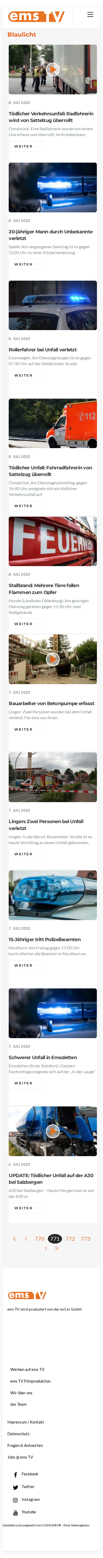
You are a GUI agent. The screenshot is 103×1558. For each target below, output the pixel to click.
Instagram (30, 1499)
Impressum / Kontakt (25, 1422)
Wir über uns (21, 1392)
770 (39, 1238)
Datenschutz (18, 1433)
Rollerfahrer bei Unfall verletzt (43, 350)
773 (85, 1238)
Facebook (29, 1473)
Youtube (28, 1511)
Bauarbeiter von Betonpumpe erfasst (51, 703)
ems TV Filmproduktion (30, 1381)
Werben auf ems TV (27, 1369)
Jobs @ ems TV (20, 1457)
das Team (18, 1404)
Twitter (28, 1486)
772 (70, 1238)
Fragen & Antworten (25, 1445)
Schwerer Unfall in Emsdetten (43, 1057)
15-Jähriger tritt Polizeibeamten (45, 939)
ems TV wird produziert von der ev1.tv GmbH (44, 1309)
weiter (23, 146)
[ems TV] (36, 20)
